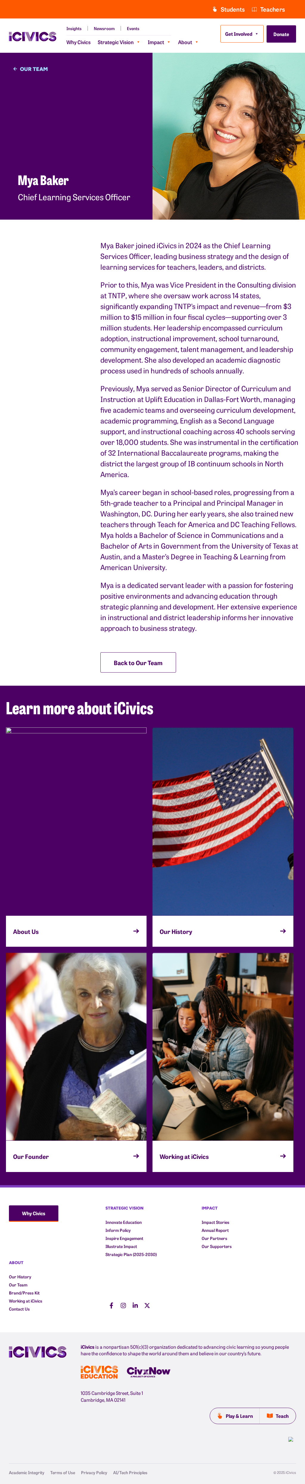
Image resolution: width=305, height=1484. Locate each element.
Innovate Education (123, 1222)
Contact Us (19, 1308)
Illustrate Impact (121, 1246)
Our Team (18, 1284)
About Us (26, 931)
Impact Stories (215, 1222)
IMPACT (210, 1207)
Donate (281, 34)
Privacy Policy (94, 1472)
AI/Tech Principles (130, 1472)
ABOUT (16, 1262)
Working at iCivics (184, 1156)
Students (233, 9)
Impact (156, 41)
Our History (176, 931)
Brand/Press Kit (24, 1292)
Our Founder (31, 1156)
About (185, 41)
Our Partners (214, 1238)
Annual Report (215, 1230)
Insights (74, 28)
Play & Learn (239, 1415)
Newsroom (104, 28)
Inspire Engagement (124, 1238)
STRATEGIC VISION (124, 1207)
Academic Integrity (26, 1472)
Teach (282, 1415)
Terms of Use (62, 1472)
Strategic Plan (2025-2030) (131, 1254)
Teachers (272, 9)
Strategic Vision (116, 41)
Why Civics (78, 41)
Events (133, 28)
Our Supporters (217, 1246)
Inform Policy (118, 1230)
